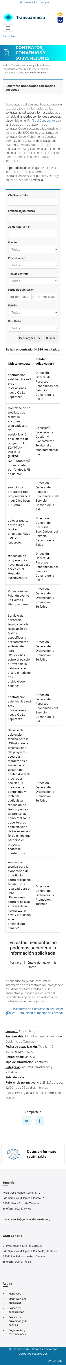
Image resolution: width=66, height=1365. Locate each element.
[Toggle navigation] (8, 28)
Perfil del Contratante (41, 120)
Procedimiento (17, 258)
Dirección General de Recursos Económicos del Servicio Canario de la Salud (47, 386)
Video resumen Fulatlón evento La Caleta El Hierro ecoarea (18, 597)
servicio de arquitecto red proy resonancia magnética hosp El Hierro (19, 496)
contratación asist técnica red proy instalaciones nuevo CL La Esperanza (19, 386)
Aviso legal (55, 1360)
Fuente (12, 242)
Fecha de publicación (21, 289)
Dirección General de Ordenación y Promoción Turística (45, 597)
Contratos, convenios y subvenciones (30, 65)
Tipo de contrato (18, 274)
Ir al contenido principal (33, 2)
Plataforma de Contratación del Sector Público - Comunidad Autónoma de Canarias (34, 1011)
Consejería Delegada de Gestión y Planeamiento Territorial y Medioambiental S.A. (47, 441)
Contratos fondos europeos (33, 72)
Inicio (5, 65)
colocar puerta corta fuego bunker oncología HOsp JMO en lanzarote (19, 531)
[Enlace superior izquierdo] (24, 17)
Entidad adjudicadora (21, 211)
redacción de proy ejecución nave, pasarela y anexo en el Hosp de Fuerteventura (19, 567)
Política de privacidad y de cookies (18, 1321)
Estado (12, 305)
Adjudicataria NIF (19, 226)
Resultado (14, 321)
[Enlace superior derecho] (60, 17)
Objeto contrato (17, 195)
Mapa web (15, 1293)
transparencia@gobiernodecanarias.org (26, 1219)
